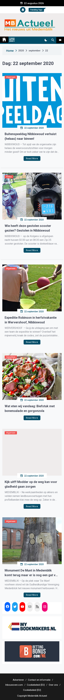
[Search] (52, 40)
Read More (32, 158)
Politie (9, 177)
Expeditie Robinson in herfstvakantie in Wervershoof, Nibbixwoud (31, 320)
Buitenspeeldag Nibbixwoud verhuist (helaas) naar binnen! (30, 136)
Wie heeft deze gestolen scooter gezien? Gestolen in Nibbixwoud (28, 228)
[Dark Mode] (45, 40)
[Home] (4, 40)
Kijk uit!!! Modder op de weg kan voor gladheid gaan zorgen (31, 484)
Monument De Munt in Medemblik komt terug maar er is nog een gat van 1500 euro (32, 573)
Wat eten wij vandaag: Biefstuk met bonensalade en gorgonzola (30, 408)
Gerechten (10, 357)
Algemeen (10, 77)
